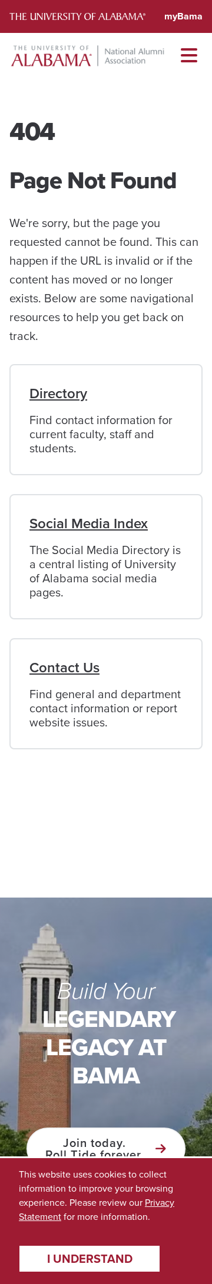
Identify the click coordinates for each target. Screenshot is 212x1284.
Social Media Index (88, 523)
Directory (58, 393)
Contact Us (64, 667)
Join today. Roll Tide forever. (94, 1148)
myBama (183, 16)
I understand (89, 1259)
